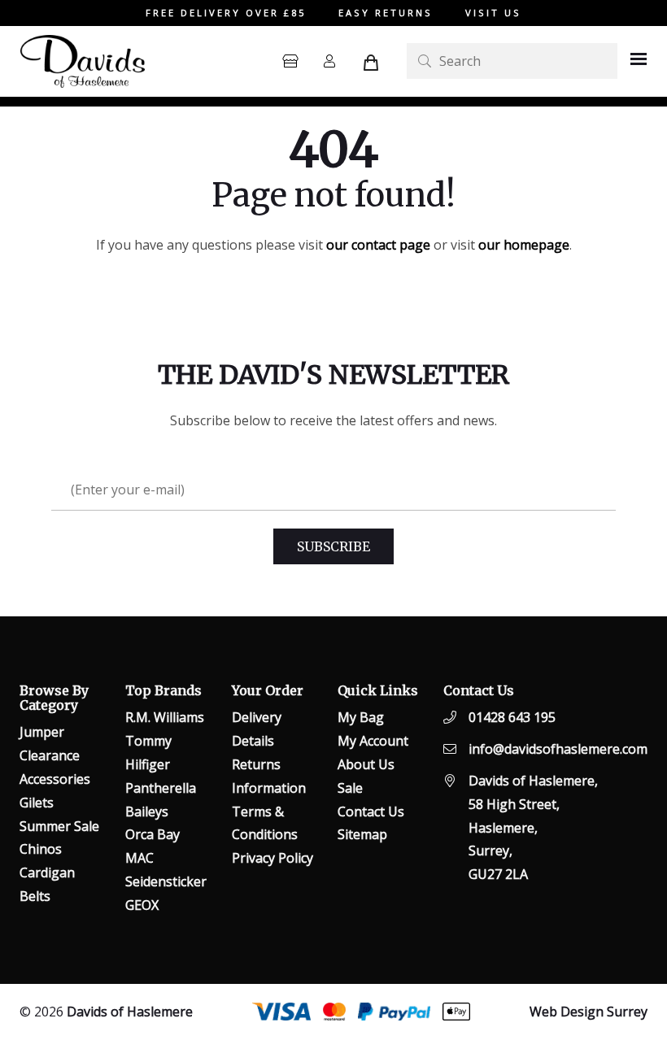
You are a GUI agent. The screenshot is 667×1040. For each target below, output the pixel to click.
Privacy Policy (272, 858)
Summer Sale (59, 826)
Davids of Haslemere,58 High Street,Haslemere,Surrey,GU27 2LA (533, 827)
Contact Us (371, 811)
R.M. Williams (164, 717)
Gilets (37, 803)
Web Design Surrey (588, 1011)
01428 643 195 (512, 717)
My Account (373, 741)
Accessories (55, 779)
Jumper (42, 732)
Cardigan (47, 872)
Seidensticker (166, 881)
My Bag (361, 717)
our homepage (523, 245)
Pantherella (160, 788)
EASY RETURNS (385, 13)
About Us (366, 764)
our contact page (378, 245)
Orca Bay (152, 834)
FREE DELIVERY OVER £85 (226, 13)
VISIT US (493, 13)
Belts (35, 896)
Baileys (146, 811)
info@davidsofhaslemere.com (558, 749)
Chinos (41, 849)
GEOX (142, 905)
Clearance (50, 755)
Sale (350, 788)
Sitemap (362, 834)
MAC (139, 858)
